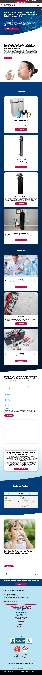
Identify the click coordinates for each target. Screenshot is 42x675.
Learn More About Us (21, 468)
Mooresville (7, 394)
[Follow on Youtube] (23, 621)
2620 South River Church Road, (21, 617)
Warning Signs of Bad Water (21, 632)
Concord (7, 405)
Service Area (21, 635)
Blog (21, 636)
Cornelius (7, 395)
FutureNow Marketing (33, 673)
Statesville (7, 393)
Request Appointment (21, 2)
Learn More (21, 129)
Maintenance (21, 631)
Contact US (9, 566)
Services (8, 58)
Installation (21, 630)
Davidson (7, 399)
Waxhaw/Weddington (9, 406)
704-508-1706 (21, 613)
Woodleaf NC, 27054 (21, 618)
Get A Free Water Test (11, 28)
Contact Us (21, 584)
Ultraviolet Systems (21, 627)
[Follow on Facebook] (19, 621)
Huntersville (7, 400)
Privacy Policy (31, 671)
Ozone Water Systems (21, 628)
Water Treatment (21, 626)
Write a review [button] (33, 493)
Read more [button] (7, 506)
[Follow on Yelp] (21, 621)
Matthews (7, 408)
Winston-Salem (8, 391)
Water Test (21, 629)
